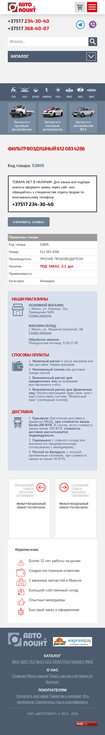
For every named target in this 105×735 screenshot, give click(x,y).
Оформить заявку (28, 222)
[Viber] (92, 28)
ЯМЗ (89, 662)
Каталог (52, 656)
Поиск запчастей (63, 676)
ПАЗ (66, 662)
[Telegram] (81, 28)
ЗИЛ (24, 662)
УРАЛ (57, 662)
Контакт (52, 682)
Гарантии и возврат (65, 696)
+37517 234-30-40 (33, 204)
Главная (19, 676)
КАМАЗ (77, 662)
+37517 (28, 21)
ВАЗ (15, 662)
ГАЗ (32, 662)
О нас (53, 670)
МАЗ (40, 662)
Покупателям (52, 690)
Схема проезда (40, 315)
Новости (85, 676)
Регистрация (37, 676)
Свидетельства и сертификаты (61, 702)
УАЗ (48, 662)
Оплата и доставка (32, 696)
